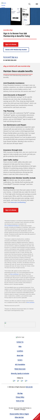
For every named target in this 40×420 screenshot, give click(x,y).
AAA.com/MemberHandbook (11, 225)
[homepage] (4, 4)
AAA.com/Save (30, 302)
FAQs (20, 346)
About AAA (20, 355)
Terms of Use (20, 401)
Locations (20, 351)
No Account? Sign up (9, 57)
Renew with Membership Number (16, 50)
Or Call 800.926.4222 (9, 60)
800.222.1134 (29, 387)
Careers (20, 360)
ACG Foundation (20, 364)
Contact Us (20, 342)
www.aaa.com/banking (18, 202)
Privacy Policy (20, 397)
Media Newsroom (20, 369)
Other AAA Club (19, 417)
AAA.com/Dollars (14, 274)
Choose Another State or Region (19, 414)
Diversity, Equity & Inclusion (20, 373)
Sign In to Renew (10, 44)
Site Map (20, 393)
